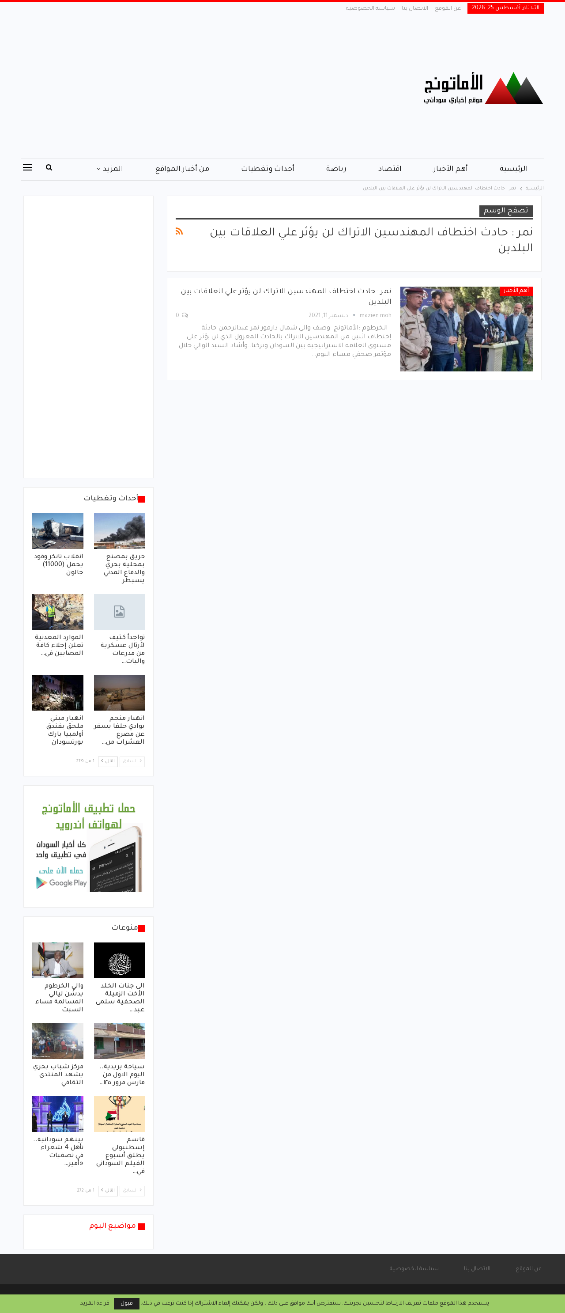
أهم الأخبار (450, 170)
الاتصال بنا (415, 9)
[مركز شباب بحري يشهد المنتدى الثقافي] (57, 1041)
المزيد (113, 170)
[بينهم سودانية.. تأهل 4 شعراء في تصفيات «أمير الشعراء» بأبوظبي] (57, 1114)
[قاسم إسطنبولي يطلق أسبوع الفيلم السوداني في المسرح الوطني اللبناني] (119, 1114)
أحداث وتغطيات (267, 170)
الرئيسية (514, 170)
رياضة (336, 170)
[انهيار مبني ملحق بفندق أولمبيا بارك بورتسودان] (57, 693)
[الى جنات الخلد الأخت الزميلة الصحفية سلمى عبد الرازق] (119, 960)
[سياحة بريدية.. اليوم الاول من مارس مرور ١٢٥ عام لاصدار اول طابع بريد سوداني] (119, 1041)
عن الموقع (448, 9)
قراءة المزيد (94, 1304)
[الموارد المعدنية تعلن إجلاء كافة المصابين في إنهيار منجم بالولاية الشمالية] (57, 612)
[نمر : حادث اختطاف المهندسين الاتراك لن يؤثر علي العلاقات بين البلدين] (466, 329)
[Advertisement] (194, 88)
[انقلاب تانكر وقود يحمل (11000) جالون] (57, 531)
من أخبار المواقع (182, 170)
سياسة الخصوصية (370, 9)
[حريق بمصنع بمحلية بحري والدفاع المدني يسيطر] (119, 531)
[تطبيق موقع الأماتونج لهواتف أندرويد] (88, 847)
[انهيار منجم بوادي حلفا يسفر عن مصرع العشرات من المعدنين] (119, 693)
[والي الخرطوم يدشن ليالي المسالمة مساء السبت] (57, 960)
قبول (127, 1304)
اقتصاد (390, 170)
